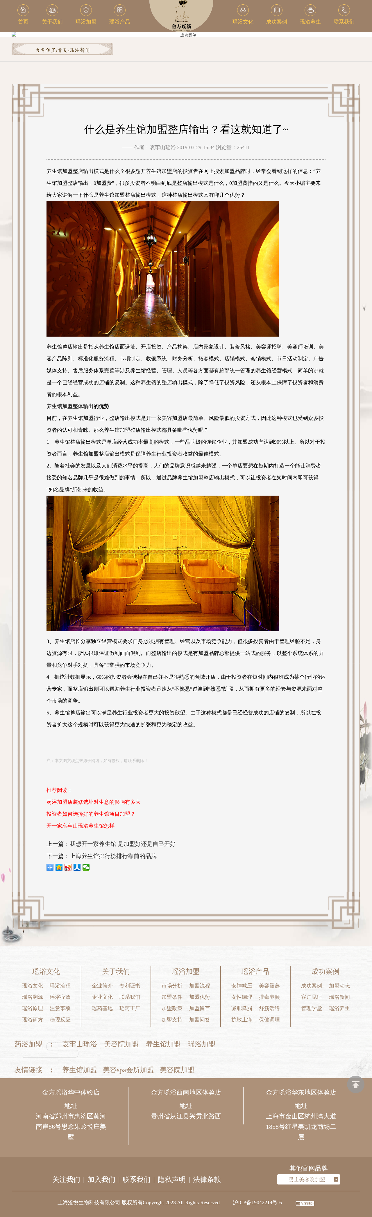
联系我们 (129, 997)
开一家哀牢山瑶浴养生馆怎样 (80, 826)
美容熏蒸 (269, 986)
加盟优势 (199, 997)
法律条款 (207, 1179)
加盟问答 (199, 1020)
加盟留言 (199, 1008)
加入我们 (101, 1179)
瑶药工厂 (129, 1008)
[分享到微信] (86, 867)
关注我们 (66, 1179)
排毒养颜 (269, 997)
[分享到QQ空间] (59, 867)
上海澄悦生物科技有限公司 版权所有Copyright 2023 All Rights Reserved (139, 1202)
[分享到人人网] (77, 867)
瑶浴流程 (60, 986)
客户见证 (311, 997)
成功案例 (311, 986)
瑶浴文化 (32, 986)
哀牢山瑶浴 (79, 1044)
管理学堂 (311, 1008)
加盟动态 (339, 986)
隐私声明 (172, 1179)
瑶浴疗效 (60, 997)
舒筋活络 (269, 1008)
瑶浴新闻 (79, 50)
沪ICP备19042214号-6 (257, 1202)
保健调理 (269, 1020)
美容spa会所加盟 (128, 1070)
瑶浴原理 (32, 1008)
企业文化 (102, 997)
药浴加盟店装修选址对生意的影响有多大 (93, 802)
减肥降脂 (241, 1008)
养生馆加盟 (163, 1044)
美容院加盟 (121, 1044)
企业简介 (102, 986)
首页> (63, 50)
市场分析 (172, 986)
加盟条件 (172, 997)
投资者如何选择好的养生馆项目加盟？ (90, 814)
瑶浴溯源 (32, 997)
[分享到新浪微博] (68, 867)
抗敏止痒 (241, 1020)
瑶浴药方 (32, 1020)
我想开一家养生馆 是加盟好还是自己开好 (123, 844)
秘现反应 (60, 1020)
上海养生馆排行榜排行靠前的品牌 (113, 856)
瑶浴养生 (339, 1008)
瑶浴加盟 (202, 1044)
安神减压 (241, 986)
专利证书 (129, 986)
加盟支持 (172, 1020)
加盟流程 (199, 986)
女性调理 (241, 997)
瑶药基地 (102, 1008)
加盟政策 (172, 1008)
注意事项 (60, 1008)
